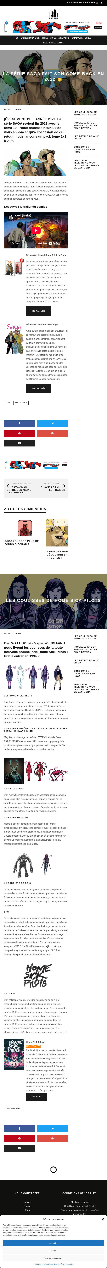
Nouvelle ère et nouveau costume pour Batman (86, 125)
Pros (27, 1210)
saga (8, 403)
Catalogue (77, 38)
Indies (45, 38)
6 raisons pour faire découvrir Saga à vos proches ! (52, 554)
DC (17, 38)
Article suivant (52, 483)
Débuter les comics (53, 43)
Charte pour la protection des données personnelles (54, 1264)
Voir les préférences (53, 1258)
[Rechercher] (101, 3)
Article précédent (21, 483)
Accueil (7, 109)
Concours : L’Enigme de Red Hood (84, 149)
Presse (27, 1206)
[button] (102, 1219)
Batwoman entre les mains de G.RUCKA (19, 490)
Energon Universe (30, 38)
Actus (53, 38)
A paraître (64, 38)
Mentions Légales (79, 1202)
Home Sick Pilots (14, 1108)
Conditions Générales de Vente (79, 1206)
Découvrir (38, 311)
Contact (27, 1202)
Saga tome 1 (21, 403)
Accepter (53, 1243)
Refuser (53, 1250)
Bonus (88, 38)
